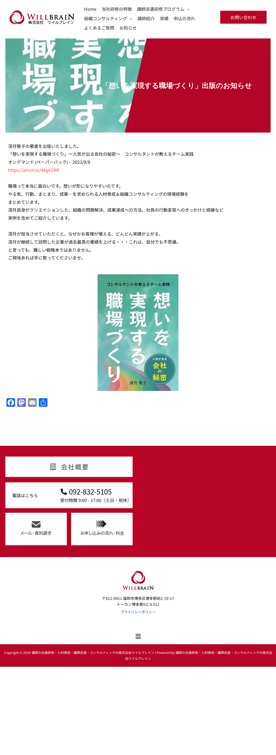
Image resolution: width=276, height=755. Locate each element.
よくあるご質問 (99, 27)
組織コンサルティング (105, 18)
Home (90, 9)
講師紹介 (146, 18)
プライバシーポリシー (138, 611)
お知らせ (128, 27)
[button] (243, 17)
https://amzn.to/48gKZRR (33, 170)
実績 (164, 18)
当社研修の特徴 (117, 9)
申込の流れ (184, 18)
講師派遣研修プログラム (160, 9)
